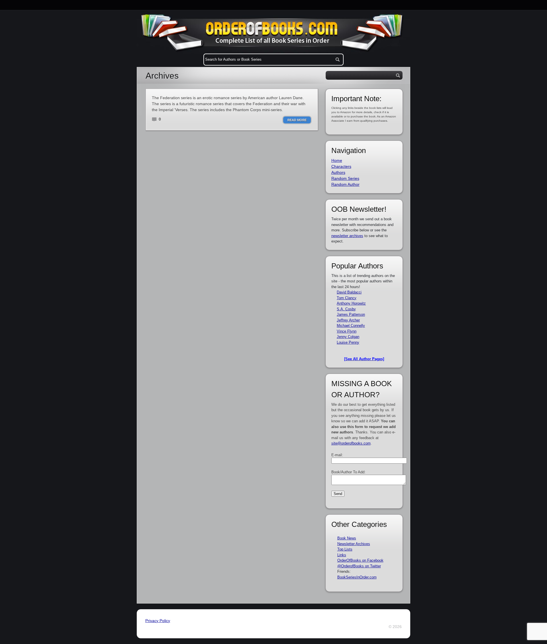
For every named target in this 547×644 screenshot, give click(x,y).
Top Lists (344, 549)
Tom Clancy (346, 298)
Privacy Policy (157, 620)
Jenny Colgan (348, 337)
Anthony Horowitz (351, 303)
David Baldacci (349, 292)
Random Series (345, 178)
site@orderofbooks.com (351, 443)
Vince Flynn (346, 331)
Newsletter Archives (353, 544)
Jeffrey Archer (348, 320)
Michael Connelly (351, 325)
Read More (297, 120)
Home (336, 160)
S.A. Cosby (346, 309)
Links (341, 555)
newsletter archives (347, 236)
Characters (341, 166)
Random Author (345, 184)
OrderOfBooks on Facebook (360, 560)
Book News (346, 538)
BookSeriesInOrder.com (357, 577)
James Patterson (351, 314)
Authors (338, 172)
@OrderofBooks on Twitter (359, 566)
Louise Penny (348, 342)
